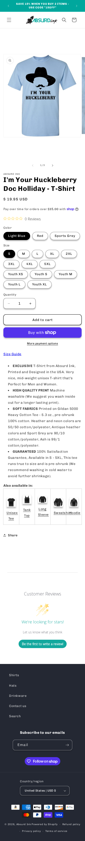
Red (40, 236)
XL (52, 254)
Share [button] (13, 535)
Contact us (18, 706)
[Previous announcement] (8, 6)
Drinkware (18, 696)
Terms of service (56, 831)
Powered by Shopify (45, 824)
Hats (13, 686)
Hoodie (75, 513)
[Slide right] (53, 165)
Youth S (41, 274)
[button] (9, 20)
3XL (11, 264)
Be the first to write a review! (42, 644)
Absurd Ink (23, 824)
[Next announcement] (77, 6)
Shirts (14, 675)
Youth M (65, 274)
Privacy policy (31, 831)
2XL (69, 254)
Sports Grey (65, 236)
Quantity (9, 294)
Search (15, 716)
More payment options (42, 343)
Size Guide (12, 354)
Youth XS (15, 274)
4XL (29, 264)
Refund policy (71, 824)
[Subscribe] (67, 745)
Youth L (14, 284)
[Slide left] (33, 165)
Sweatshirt (63, 513)
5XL (47, 264)
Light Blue (16, 236)
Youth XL (39, 284)
